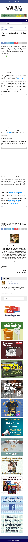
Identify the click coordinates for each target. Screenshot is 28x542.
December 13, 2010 (7, 39)
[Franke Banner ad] (12, 358)
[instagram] (12, 1)
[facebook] (15, 1)
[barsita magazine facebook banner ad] (12, 512)
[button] (26, 20)
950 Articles (18, 246)
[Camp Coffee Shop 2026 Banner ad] (12, 377)
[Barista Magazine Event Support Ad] (12, 454)
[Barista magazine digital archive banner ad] (12, 493)
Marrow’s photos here (8, 186)
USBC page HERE (14, 203)
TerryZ (22, 85)
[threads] (18, 1)
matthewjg (9, 281)
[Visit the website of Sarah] (14, 261)
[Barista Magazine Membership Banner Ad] (12, 416)
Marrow (6, 145)
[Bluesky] (10, 1)
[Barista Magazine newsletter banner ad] (12, 435)
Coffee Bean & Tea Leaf (14, 200)
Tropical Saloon (8, 132)
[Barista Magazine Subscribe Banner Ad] (12, 474)
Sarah (14, 39)
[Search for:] (14, 23)
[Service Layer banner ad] (12, 396)
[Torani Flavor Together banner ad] (12, 319)
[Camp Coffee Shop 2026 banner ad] (14, 16)
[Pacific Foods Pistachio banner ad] (12, 338)
